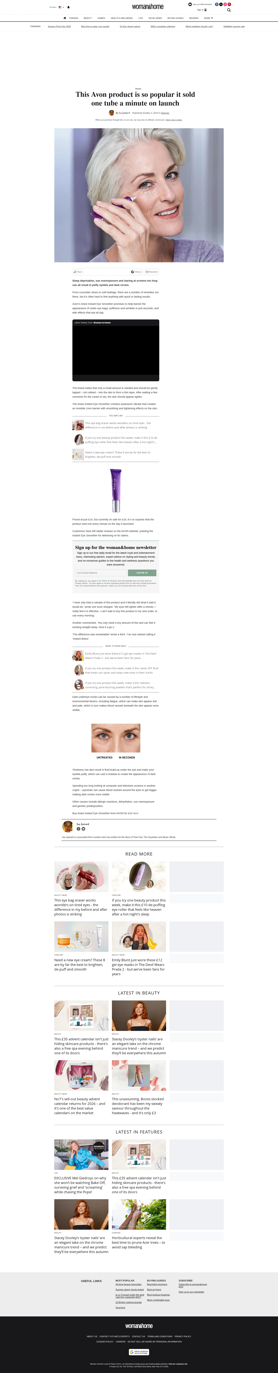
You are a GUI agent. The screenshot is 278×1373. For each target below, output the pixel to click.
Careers (120, 1342)
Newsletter (153, 272)
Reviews (193, 18)
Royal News (155, 18)
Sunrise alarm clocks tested (130, 1289)
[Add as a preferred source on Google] (139, 1352)
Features (165, 113)
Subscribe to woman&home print (193, 1285)
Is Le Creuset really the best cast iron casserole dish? (130, 1296)
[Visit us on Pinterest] (229, 4)
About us (92, 1336)
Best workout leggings (158, 1295)
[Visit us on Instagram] (225, 4)
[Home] (64, 18)
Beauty (88, 18)
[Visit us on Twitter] (221, 4)
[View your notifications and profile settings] (68, 7)
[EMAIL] (84, 829)
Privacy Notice (81, 583)
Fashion (73, 18)
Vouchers (120, 1307)
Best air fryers (154, 1289)
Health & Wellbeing (122, 18)
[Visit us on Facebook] (216, 4)
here (135, 813)
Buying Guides (175, 18)
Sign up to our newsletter (191, 1292)
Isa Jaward (124, 112)
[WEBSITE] (79, 829)
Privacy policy (183, 1336)
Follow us (138, 272)
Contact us (138, 1336)
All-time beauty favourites (128, 1284)
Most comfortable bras (158, 1300)
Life (141, 18)
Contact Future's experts (114, 1336)
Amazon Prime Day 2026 (59, 26)
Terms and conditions (159, 1336)
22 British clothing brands (129, 1302)
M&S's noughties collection (163, 26)
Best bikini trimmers (157, 1284)
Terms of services (110, 581)
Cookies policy (105, 1342)
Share (79, 272)
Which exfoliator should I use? (199, 26)
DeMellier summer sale (234, 26)
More (207, 18)
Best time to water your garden (95, 26)
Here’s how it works (174, 120)
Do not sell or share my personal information (155, 1342)
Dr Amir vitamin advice (130, 26)
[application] (115, 350)
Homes (101, 18)
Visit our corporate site (178, 1364)
